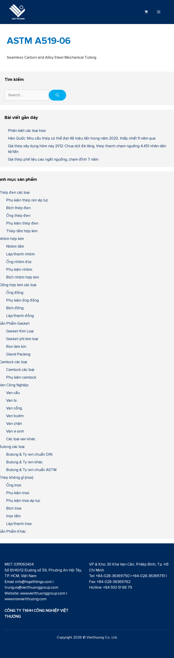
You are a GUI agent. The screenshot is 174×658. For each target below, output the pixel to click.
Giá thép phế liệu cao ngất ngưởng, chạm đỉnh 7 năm (53, 159)
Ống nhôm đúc (19, 261)
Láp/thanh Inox (19, 523)
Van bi (11, 400)
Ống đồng (14, 292)
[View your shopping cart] (146, 12)
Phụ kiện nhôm (19, 269)
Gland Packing (18, 354)
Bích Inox (14, 508)
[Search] (57, 95)
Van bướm (15, 416)
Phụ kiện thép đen (22, 223)
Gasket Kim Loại (20, 331)
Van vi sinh (15, 431)
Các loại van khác (20, 439)
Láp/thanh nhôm (20, 254)
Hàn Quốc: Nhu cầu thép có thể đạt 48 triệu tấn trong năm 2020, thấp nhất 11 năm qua (81, 138)
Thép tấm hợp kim (21, 231)
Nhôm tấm (15, 246)
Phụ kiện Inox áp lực (23, 500)
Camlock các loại (20, 369)
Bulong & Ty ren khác (24, 462)
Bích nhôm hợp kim (22, 277)
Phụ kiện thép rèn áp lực (27, 200)
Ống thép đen (18, 215)
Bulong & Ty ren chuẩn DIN (29, 454)
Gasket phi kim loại (22, 338)
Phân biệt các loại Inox (27, 130)
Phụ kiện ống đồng (22, 300)
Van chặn (14, 423)
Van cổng (14, 408)
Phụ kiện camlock (21, 377)
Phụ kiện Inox (17, 493)
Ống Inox (13, 485)
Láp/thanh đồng (20, 315)
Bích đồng (15, 308)
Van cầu (13, 392)
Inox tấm (13, 516)
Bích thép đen (18, 208)
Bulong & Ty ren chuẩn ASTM (31, 469)
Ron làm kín (16, 346)
